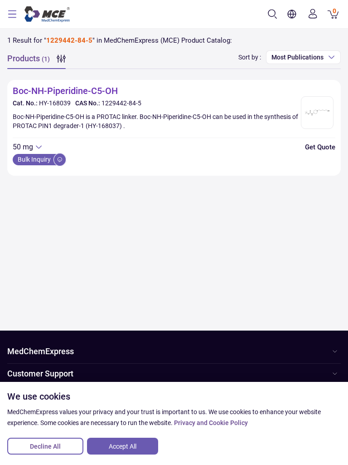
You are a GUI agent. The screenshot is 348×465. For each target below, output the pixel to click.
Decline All (45, 446)
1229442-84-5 (121, 103)
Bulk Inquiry (35, 159)
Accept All (122, 446)
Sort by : (249, 57)
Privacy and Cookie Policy (211, 422)
